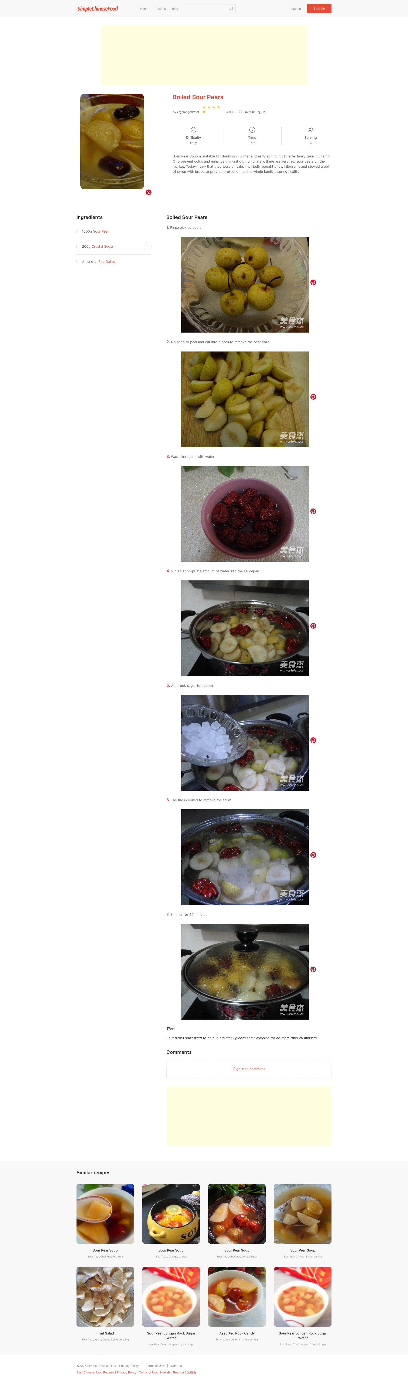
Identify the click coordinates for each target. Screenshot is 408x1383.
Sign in (296, 8)
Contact (176, 1365)
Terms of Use (155, 1365)
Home (144, 8)
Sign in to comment (249, 1069)
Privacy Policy (129, 1365)
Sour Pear (101, 231)
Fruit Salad (105, 1333)
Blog (175, 8)
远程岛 (191, 1372)
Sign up (319, 8)
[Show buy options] (148, 246)
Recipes (160, 8)
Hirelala (165, 1372)
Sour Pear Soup (105, 1250)
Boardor (178, 1372)
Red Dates (106, 261)
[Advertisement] (204, 55)
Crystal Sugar (102, 246)
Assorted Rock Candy (237, 1333)
